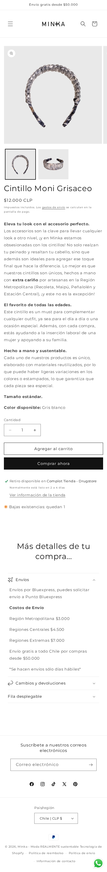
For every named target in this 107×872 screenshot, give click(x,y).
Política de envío (82, 853)
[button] (10, 24)
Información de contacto (56, 861)
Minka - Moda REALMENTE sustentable (48, 846)
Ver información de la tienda (37, 495)
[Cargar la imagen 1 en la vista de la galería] (20, 164)
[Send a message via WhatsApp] (98, 863)
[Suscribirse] (90, 765)
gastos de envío (53, 207)
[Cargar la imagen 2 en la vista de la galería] (53, 164)
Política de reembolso (46, 853)
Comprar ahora (53, 463)
